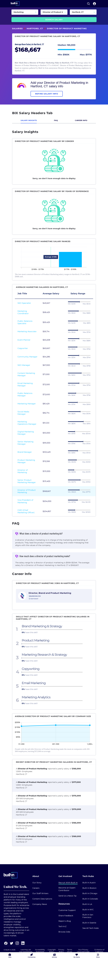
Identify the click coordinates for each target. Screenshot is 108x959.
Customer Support (67, 910)
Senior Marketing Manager (25, 442)
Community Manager (27, 357)
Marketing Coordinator (23, 312)
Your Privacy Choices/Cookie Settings (83, 952)
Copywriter (23, 348)
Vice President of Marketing (25, 501)
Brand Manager (25, 452)
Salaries (17, 28)
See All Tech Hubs (90, 928)
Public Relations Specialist (25, 322)
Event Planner (24, 340)
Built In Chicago (89, 893)
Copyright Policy (52, 951)
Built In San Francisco (87, 916)
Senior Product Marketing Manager (27, 481)
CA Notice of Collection (99, 951)
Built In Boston (89, 888)
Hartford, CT (35, 28)
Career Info (81, 120)
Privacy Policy (61, 951)
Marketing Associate (27, 331)
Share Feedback (65, 915)
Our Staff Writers (40, 893)
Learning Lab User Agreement (25, 951)
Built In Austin (89, 882)
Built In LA (87, 904)
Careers (35, 888)
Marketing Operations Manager (27, 422)
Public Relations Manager (25, 394)
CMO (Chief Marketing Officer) (26, 511)
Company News (39, 904)
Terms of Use (69, 951)
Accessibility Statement (40, 951)
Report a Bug (64, 921)
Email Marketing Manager (25, 384)
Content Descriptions (42, 899)
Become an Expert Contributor (66, 889)
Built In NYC (88, 909)
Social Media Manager (23, 412)
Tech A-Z (62, 926)
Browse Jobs (64, 932)
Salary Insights (29, 120)
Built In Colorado (90, 899)
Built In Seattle (89, 923)
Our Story (36, 882)
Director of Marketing (23, 471)
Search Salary (54, 19)
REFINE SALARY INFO (46, 94)
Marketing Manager (27, 403)
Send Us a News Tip (67, 896)
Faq (56, 120)
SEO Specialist (24, 303)
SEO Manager (24, 365)
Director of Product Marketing (27, 491)
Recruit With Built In (68, 882)
